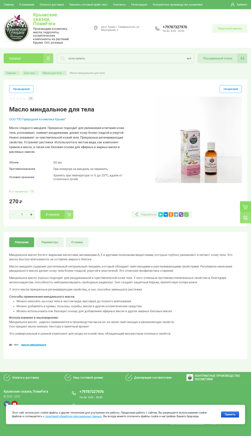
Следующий (230, 89)
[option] (198, 140)
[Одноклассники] (171, 214)
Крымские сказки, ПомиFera (45, 19)
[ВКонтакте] (166, 214)
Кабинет (242, 4)
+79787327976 (175, 27)
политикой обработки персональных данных (73, 416)
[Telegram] (176, 214)
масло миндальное (33, 344)
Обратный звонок (230, 28)
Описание (22, 242)
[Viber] (181, 214)
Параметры (50, 242)
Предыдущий (21, 89)
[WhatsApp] (186, 214)
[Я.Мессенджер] (160, 214)
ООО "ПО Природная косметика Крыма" (37, 119)
